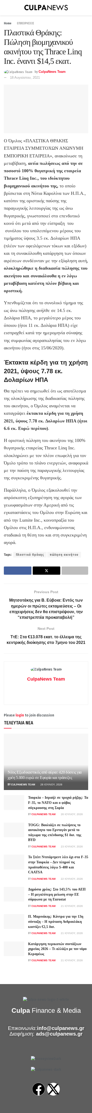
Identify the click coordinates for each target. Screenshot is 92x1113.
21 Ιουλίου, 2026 (71, 906)
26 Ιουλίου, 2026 (51, 784)
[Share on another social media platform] (75, 570)
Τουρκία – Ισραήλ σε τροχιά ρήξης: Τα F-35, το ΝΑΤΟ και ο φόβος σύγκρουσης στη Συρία (58, 803)
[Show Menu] (6, 7)
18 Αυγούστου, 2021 (25, 77)
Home (8, 23)
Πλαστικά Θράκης (30, 554)
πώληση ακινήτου (64, 554)
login (20, 715)
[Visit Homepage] (46, 8)
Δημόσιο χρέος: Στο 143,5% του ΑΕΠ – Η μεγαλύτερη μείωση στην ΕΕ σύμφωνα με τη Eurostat (57, 894)
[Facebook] (38, 1089)
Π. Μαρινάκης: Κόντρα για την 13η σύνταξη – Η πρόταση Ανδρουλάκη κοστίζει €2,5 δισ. (55, 921)
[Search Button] (86, 7)
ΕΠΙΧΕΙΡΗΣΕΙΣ (25, 23)
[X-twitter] (53, 1089)
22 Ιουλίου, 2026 (71, 878)
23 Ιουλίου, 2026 (71, 846)
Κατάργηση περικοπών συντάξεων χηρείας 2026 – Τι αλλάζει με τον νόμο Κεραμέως (57, 949)
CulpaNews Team (52, 72)
